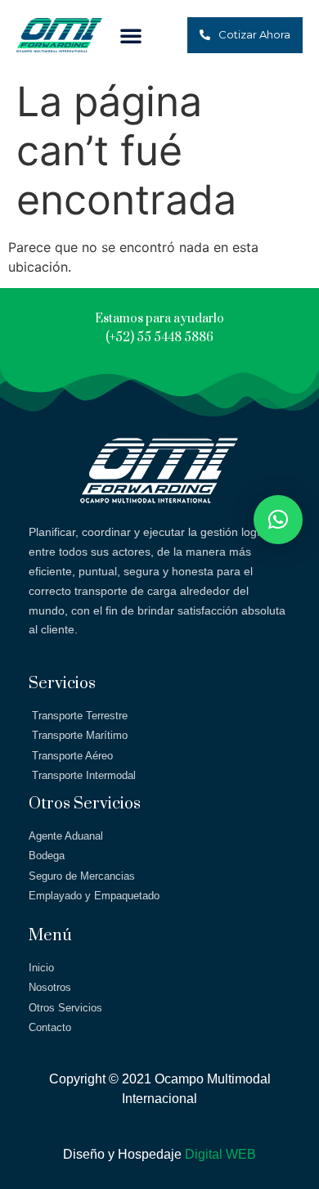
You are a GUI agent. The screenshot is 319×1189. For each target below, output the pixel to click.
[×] (278, 519)
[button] (131, 35)
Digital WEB (220, 1154)
